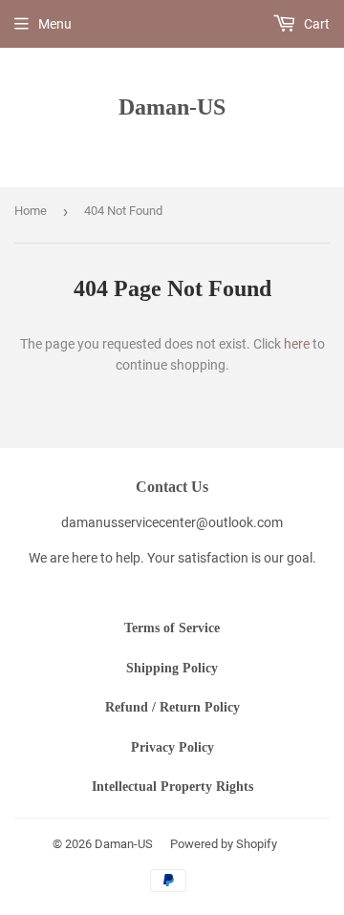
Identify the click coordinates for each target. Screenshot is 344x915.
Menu (55, 24)
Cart (315, 24)
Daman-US (172, 106)
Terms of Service (172, 628)
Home (30, 210)
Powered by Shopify (223, 844)
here (297, 343)
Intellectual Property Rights (172, 786)
